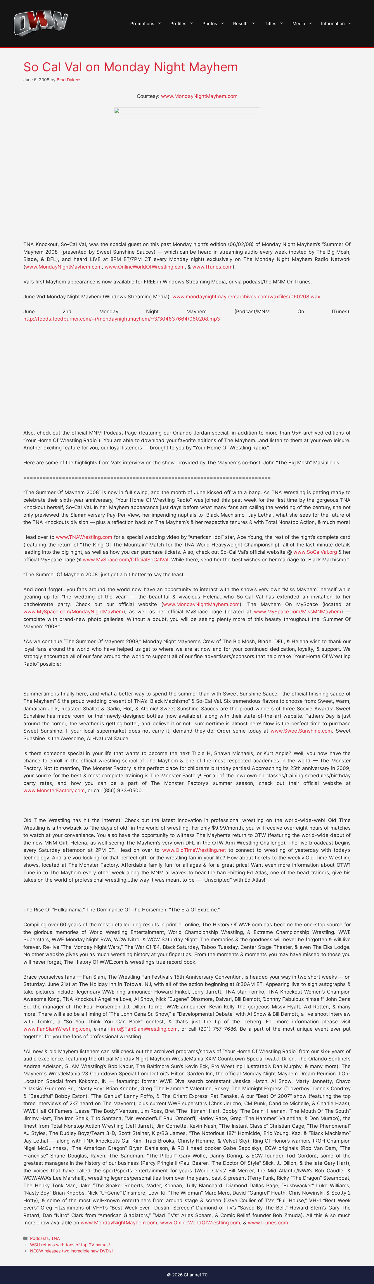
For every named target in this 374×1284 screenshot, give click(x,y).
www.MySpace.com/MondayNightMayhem (73, 612)
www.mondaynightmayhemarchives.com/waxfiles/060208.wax (246, 297)
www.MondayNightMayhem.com (199, 96)
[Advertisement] (187, 192)
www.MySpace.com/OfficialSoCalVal (125, 560)
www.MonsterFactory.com (54, 790)
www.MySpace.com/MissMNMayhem (297, 612)
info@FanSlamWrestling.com (144, 1029)
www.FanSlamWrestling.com (56, 1029)
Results (241, 23)
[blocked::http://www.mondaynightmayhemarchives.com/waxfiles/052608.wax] (187, 112)
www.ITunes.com (212, 267)
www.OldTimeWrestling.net (194, 850)
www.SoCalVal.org (315, 552)
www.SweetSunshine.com (301, 731)
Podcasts (39, 1238)
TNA (55, 1238)
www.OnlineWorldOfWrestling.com (145, 267)
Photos (209, 23)
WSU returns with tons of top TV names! (70, 1244)
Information (333, 23)
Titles (270, 23)
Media (298, 23)
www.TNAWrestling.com (84, 537)
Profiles (178, 23)
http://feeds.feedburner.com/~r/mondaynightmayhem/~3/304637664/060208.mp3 (121, 319)
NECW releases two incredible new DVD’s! (71, 1250)
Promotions (142, 23)
